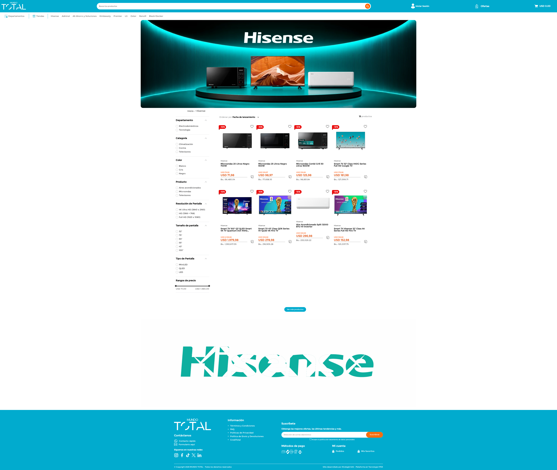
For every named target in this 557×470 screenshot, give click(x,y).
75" (180, 235)
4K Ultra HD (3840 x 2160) (192, 209)
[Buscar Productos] (367, 6)
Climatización (186, 144)
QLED (182, 268)
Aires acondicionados (190, 187)
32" (180, 231)
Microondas (185, 191)
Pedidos (340, 451)
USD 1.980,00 (202, 289)
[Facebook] (182, 455)
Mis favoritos (367, 451)
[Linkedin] (199, 455)
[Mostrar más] (295, 309)
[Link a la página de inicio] (190, 111)
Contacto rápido (187, 441)
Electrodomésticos (188, 126)
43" (180, 246)
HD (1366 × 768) (187, 213)
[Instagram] (176, 455)
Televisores (185, 151)
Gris (181, 169)
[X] (193, 455)
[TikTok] (188, 455)
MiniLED (183, 264)
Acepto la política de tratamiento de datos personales (333, 440)
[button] (14, 16)
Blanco (182, 166)
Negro (182, 173)
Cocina (182, 148)
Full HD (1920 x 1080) (189, 217)
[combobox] (234, 6)
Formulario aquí (187, 444)
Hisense (200, 111)
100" (181, 250)
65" (180, 239)
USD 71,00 (181, 289)
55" (180, 242)
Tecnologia (184, 130)
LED (181, 272)
